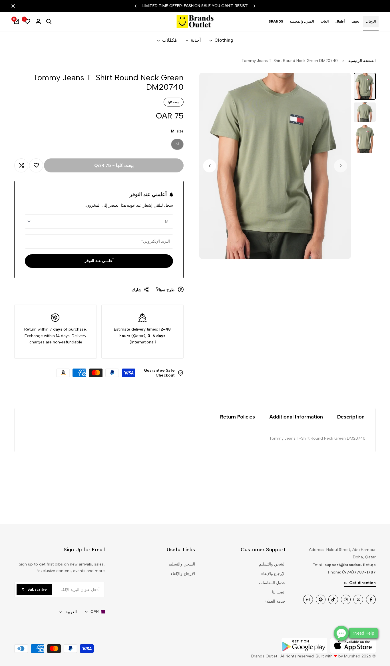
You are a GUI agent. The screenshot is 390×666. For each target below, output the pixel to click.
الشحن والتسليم (272, 564)
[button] (36, 165)
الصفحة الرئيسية (362, 60)
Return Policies (237, 417)
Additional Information (296, 417)
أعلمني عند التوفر (99, 260)
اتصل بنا (279, 592)
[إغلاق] (14, 6)
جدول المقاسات (272, 582)
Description (351, 417)
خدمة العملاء (275, 601)
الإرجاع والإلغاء (273, 573)
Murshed (352, 656)
